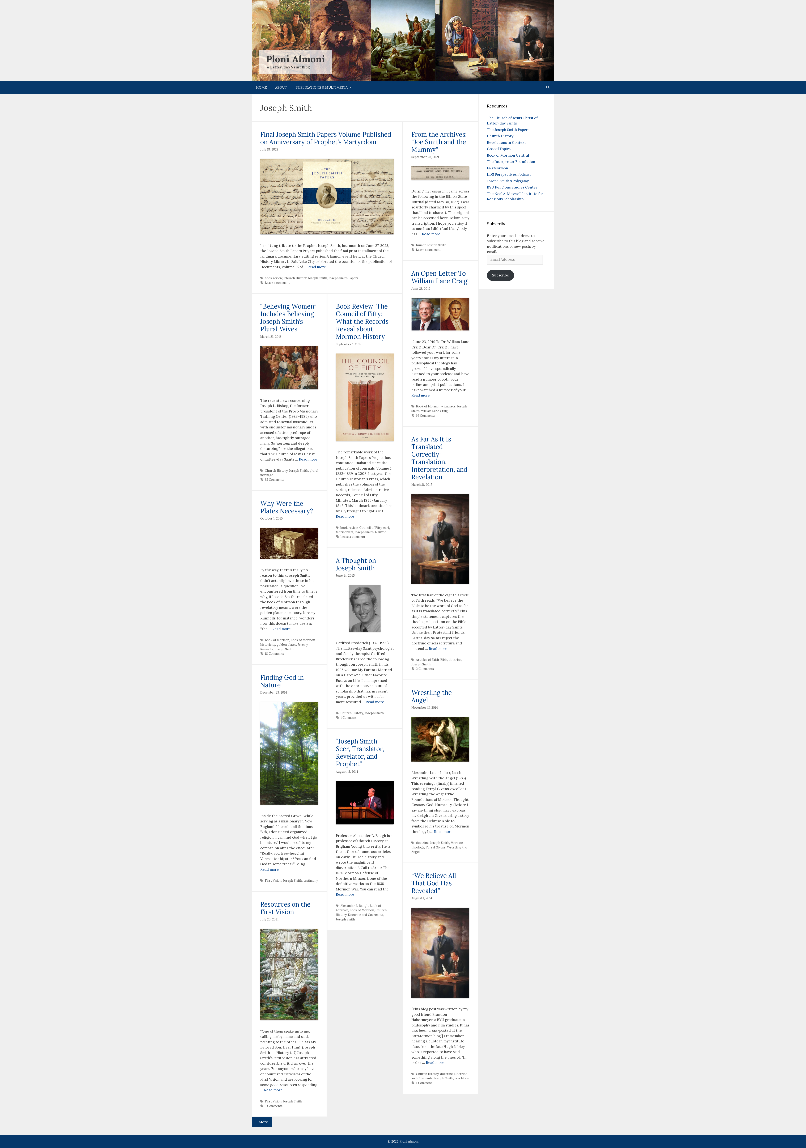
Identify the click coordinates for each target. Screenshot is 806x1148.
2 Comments (425, 669)
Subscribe (500, 275)
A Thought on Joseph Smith (356, 564)
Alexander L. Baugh (354, 906)
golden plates (286, 645)
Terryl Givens (436, 847)
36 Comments (425, 416)
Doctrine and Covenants (365, 915)
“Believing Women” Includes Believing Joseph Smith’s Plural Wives (288, 317)
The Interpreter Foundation (511, 161)
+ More (262, 1122)
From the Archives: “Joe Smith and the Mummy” (439, 141)
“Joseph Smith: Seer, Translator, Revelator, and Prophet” (360, 752)
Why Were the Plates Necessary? (286, 507)
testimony (311, 880)
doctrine (455, 660)
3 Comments (274, 1106)
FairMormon (497, 168)
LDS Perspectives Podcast (509, 174)
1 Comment (348, 718)
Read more (316, 267)
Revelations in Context (506, 142)
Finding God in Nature (282, 681)
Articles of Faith (427, 660)
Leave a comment (277, 283)
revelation (462, 1078)
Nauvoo (380, 532)
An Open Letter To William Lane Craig (439, 277)
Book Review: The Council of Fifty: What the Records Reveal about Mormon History (362, 321)
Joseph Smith (317, 278)
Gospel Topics (498, 149)
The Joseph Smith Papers (508, 129)
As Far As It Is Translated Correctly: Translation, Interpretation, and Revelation (439, 458)
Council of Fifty (370, 528)
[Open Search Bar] (547, 87)
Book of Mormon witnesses (435, 406)
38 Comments (274, 480)
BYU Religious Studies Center (512, 187)
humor (421, 245)
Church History (295, 278)
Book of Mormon (277, 640)
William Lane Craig (434, 411)
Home (261, 87)
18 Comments (274, 654)
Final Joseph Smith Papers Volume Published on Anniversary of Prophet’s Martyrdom (325, 138)
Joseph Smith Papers (343, 278)
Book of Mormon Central (508, 155)
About (281, 87)
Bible (443, 660)
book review (273, 278)
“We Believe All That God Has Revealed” (433, 883)
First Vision (273, 880)
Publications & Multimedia (322, 87)
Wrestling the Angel (431, 696)
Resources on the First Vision (285, 908)
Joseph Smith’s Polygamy (508, 181)
